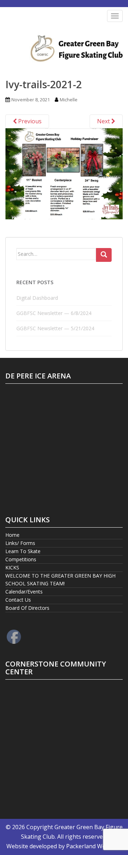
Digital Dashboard (37, 297)
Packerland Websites (94, 846)
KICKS (12, 567)
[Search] (104, 255)
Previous (29, 121)
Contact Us (18, 599)
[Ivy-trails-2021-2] (64, 172)
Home (12, 534)
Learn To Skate (23, 551)
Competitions (20, 559)
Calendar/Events (24, 591)
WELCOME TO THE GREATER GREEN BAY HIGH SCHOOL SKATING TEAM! (60, 579)
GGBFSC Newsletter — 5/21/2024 (55, 328)
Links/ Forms (20, 543)
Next (104, 121)
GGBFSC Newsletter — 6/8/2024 (53, 313)
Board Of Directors (27, 607)
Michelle (69, 99)
